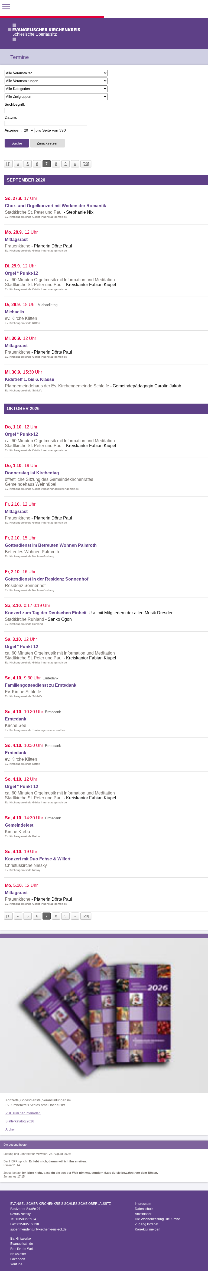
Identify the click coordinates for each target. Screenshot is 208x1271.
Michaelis (14, 312)
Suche (16, 143)
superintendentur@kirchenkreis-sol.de (38, 1229)
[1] (8, 164)
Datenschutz (144, 1209)
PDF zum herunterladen (23, 1113)
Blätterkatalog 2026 (19, 1121)
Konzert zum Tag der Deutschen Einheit (45, 613)
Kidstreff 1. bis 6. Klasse (29, 379)
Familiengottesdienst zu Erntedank (40, 685)
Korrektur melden (147, 1229)
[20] (86, 164)
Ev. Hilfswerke (20, 1238)
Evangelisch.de (21, 1244)
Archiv (10, 1129)
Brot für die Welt (22, 1249)
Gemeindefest (19, 825)
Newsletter (18, 1254)
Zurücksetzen (47, 143)
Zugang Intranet (146, 1224)
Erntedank (15, 719)
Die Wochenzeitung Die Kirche (157, 1219)
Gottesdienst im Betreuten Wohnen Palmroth (51, 545)
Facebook (17, 1259)
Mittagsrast (16, 239)
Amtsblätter (143, 1214)
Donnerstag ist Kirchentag (32, 473)
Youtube (16, 1264)
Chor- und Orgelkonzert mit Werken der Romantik (55, 205)
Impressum (143, 1204)
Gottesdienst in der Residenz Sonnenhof (46, 579)
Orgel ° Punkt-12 (21, 273)
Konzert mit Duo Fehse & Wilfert (37, 859)
